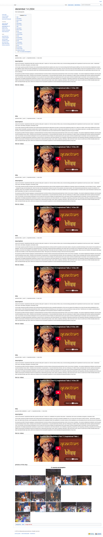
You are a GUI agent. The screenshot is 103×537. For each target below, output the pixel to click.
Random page (5, 17)
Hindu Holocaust (5, 31)
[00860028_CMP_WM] (53, 496)
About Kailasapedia (25, 533)
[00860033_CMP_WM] (68, 507)
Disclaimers (32, 533)
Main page (4, 14)
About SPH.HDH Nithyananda (5, 24)
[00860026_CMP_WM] (22, 496)
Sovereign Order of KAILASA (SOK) (6, 27)
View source (70, 5)
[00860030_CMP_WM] (22, 507)
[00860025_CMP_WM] (83, 480)
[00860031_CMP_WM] (38, 507)
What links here (5, 36)
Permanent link (5, 42)
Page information (5, 43)
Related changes (5, 37)
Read (66, 5)
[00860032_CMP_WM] (53, 507)
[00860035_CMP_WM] (22, 517)
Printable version (5, 40)
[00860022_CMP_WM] (53, 480)
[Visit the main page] (7, 6)
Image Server (28, 524)
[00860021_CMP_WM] (38, 480)
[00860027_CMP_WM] (38, 496)
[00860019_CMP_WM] (22, 480)
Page (15, 5)
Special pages (5, 39)
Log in (101, 1)
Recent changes (5, 16)
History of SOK (5, 28)
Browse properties (6, 45)
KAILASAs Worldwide (6, 30)
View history (77, 5)
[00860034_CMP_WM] (83, 507)
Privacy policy (18, 533)
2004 (23, 524)
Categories (18, 524)
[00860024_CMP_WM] (68, 480)
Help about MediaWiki (6, 19)
